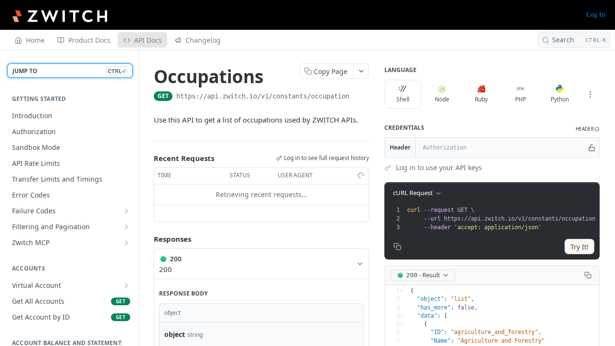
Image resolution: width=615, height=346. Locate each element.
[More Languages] (590, 94)
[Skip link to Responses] (147, 239)
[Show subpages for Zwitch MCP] (126, 243)
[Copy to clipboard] (359, 97)
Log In (595, 14)
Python (560, 99)
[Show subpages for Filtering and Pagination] (126, 227)
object (174, 334)
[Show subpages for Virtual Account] (126, 285)
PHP (520, 99)
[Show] (592, 147)
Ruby (481, 99)
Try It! (579, 246)
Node (442, 99)
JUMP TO (68, 71)
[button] (588, 129)
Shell (402, 99)
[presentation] (504, 219)
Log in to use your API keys (439, 167)
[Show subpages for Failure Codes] (126, 211)
